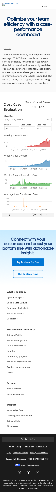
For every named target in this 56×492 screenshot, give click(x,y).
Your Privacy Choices (30, 465)
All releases (12, 426)
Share (7, 48)
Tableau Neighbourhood (19, 361)
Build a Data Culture (17, 302)
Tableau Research (15, 313)
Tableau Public (14, 335)
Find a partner (14, 388)
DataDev (11, 351)
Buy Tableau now (28, 273)
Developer (29, 446)
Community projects (17, 356)
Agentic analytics (15, 297)
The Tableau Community (21, 329)
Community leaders (16, 345)
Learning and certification (20, 415)
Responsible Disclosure (16, 459)
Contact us (12, 318)
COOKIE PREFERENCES (38, 459)
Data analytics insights (18, 308)
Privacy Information (39, 452)
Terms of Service (20, 452)
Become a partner (16, 394)
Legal (9, 452)
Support (11, 404)
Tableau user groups (17, 340)
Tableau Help (13, 421)
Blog (18, 446)
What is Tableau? (16, 291)
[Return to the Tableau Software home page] (12, 3)
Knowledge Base (15, 410)
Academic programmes (18, 367)
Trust (11, 446)
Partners (11, 383)
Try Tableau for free (28, 262)
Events (10, 372)
